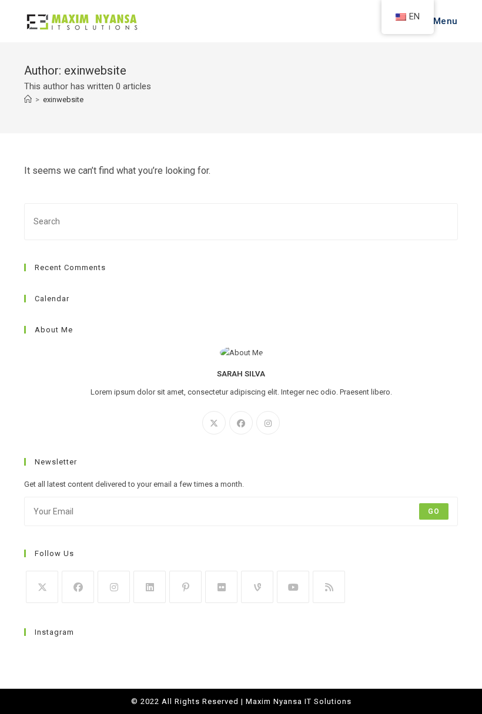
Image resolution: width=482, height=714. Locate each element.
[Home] (28, 99)
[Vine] (257, 587)
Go (434, 511)
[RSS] (329, 587)
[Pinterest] (185, 587)
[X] (214, 423)
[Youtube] (293, 587)
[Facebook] (241, 423)
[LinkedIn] (149, 587)
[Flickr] (221, 587)
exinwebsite (63, 99)
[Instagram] (268, 423)
